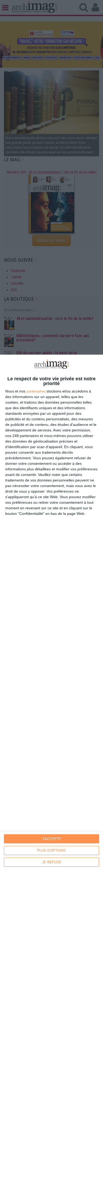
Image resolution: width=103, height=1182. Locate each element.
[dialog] (51, 768)
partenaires (35, 391)
